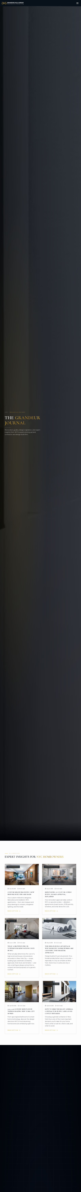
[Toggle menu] (77, 3)
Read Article (13, 911)
